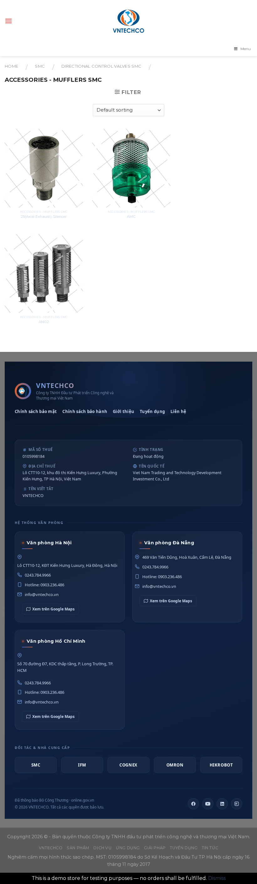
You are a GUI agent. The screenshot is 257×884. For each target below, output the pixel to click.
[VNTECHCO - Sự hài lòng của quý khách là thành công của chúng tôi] (128, 21)
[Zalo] (236, 803)
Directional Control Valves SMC (101, 66)
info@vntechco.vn (42, 594)
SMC (40, 66)
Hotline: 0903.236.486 (44, 585)
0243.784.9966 (38, 575)
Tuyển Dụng (183, 847)
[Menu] (8, 21)
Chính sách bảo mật (36, 411)
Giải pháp (155, 847)
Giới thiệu (123, 411)
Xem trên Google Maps (53, 609)
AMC (131, 216)
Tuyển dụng (152, 411)
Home (11, 66)
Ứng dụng (128, 847)
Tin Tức (210, 847)
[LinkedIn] (222, 803)
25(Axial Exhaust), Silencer (44, 216)
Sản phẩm (78, 847)
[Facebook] (193, 803)
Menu (245, 48)
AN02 (44, 322)
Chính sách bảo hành (84, 411)
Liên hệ (178, 411)
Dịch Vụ (102, 847)
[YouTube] (207, 803)
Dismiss (217, 878)
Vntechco (51, 847)
